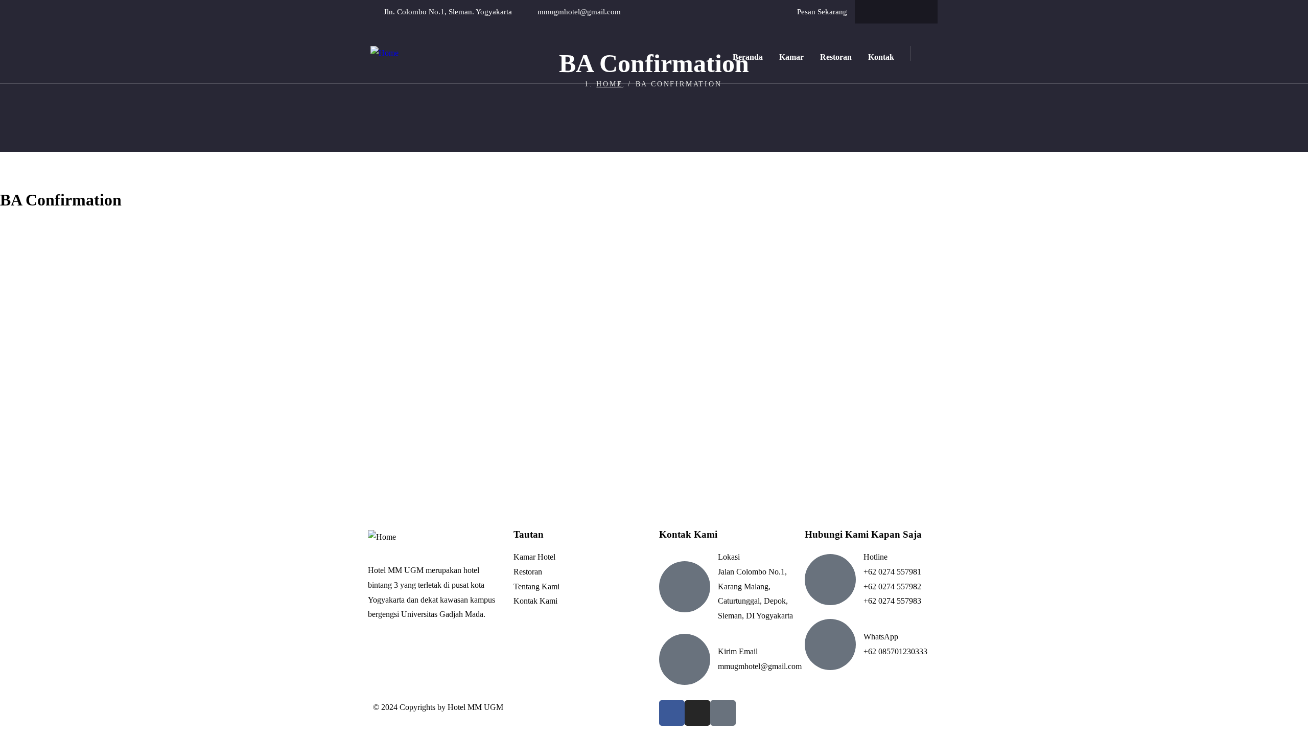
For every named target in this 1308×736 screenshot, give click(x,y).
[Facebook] (876, 11)
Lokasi (729, 557)
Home (609, 84)
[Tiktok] (916, 11)
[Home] (384, 53)
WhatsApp (880, 636)
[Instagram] (896, 11)
